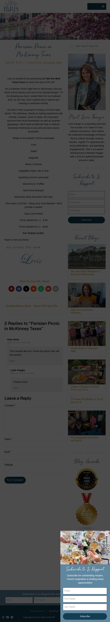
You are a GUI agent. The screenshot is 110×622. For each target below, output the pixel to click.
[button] (107, 534)
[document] (55, 311)
